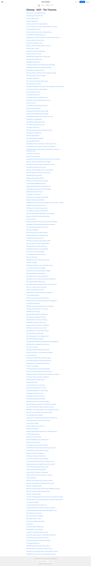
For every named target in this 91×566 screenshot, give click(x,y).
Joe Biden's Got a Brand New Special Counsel (37, 532)
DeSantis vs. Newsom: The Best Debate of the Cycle (38, 46)
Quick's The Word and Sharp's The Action (36, 388)
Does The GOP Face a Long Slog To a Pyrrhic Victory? (39, 548)
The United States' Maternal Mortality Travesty (37, 450)
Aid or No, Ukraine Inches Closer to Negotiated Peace (39, 32)
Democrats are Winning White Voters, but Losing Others (39, 170)
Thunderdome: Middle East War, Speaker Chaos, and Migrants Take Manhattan (45, 86)
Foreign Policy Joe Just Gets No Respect (35, 51)
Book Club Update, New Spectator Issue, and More (38, 172)
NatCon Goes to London (32, 347)
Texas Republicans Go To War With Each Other (37, 330)
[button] (39, 5)
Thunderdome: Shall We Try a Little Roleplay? (37, 249)
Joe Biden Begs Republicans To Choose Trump (37, 390)
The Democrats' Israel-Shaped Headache (36, 13)
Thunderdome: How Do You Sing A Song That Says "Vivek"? (40, 164)
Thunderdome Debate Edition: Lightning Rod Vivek (38, 186)
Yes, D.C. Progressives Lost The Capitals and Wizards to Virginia (41, 26)
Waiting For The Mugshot (32, 429)
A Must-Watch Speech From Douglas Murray (37, 97)
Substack (40, 563)
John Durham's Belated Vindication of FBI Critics (38, 350)
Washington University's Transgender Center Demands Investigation (42, 374)
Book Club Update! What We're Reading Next (37, 314)
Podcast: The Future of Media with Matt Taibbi (37, 197)
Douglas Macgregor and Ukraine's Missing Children (38, 189)
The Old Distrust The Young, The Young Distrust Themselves (40, 146)
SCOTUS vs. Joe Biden (31, 262)
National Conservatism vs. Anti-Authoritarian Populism (39, 352)
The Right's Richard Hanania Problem (35, 200)
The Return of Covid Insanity (33, 156)
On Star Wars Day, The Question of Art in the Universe (39, 371)
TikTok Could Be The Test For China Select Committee (39, 475)
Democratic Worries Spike (32, 18)
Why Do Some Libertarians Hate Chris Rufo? (37, 232)
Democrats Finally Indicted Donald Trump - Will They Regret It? (41, 431)
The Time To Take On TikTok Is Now (35, 527)
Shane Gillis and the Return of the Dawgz (36, 167)
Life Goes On (29, 524)
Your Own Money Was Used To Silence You (36, 505)
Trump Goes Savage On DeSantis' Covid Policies (37, 325)
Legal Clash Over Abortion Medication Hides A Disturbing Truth (41, 418)
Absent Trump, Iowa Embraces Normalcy (36, 317)
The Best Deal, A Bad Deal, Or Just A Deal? (36, 328)
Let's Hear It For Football (32, 502)
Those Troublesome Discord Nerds (34, 415)
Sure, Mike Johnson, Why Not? (33, 84)
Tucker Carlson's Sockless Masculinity (35, 251)
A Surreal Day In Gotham (32, 423)
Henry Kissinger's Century (32, 48)
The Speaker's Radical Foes (32, 78)
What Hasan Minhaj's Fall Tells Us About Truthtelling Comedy (41, 73)
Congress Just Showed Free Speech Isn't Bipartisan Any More (40, 508)
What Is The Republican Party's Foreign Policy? (37, 439)
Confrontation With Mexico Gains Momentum (37, 459)
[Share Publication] (78, 2)
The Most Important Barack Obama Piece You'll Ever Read (40, 213)
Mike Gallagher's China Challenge (34, 529)
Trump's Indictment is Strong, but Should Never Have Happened (41, 301)
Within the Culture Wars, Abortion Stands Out (37, 181)
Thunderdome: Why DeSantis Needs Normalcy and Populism (40, 224)
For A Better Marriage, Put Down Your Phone (37, 227)
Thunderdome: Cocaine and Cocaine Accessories (37, 260)
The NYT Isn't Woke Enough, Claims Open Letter (38, 491)
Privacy (46, 558)
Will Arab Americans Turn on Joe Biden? (36, 75)
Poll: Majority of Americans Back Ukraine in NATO (38, 241)
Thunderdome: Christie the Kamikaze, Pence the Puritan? (40, 306)
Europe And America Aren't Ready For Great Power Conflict (40, 464)
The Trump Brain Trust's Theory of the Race (36, 320)
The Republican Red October (33, 62)
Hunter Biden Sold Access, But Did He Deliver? (37, 276)
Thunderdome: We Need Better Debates (35, 122)
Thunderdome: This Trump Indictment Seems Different (39, 292)
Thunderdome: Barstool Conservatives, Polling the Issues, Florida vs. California (45, 202)
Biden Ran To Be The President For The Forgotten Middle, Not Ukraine (43, 488)
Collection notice (54, 558)
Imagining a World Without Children (35, 178)
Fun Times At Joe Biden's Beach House (35, 521)
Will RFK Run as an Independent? (34, 119)
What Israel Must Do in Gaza (33, 92)
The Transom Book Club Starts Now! (35, 333)
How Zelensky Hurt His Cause (33, 29)
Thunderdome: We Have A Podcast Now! (36, 322)
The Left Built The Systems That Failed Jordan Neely (38, 360)
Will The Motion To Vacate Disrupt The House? (37, 537)
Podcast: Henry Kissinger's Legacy (34, 43)
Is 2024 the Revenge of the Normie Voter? (36, 205)
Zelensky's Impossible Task (32, 135)
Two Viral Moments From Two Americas (36, 254)
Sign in (87, 1)
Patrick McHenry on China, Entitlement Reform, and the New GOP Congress (44, 499)
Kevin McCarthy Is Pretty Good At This (35, 385)
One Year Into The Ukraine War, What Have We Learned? (40, 483)
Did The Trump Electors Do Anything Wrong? (37, 235)
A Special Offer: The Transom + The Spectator (37, 472)
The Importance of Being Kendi (33, 133)
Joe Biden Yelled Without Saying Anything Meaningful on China (41, 510)
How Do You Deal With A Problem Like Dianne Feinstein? (40, 407)
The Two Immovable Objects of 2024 (34, 290)
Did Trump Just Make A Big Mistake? (35, 138)
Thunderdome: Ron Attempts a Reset (35, 238)
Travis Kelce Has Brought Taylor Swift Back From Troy (39, 130)
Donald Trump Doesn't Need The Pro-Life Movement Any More (41, 144)
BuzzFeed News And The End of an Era (35, 396)
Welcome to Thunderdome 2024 (33, 486)
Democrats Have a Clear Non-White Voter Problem (38, 162)
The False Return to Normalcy (33, 108)
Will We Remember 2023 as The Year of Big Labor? (38, 56)
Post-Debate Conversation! (32, 127)
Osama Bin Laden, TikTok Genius (34, 59)
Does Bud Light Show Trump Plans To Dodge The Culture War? (41, 404)
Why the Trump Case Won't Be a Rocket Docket (37, 298)
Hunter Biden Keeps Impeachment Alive (35, 35)
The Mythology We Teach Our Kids (34, 16)
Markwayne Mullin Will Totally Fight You (36, 273)
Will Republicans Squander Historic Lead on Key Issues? (39, 116)
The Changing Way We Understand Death (36, 246)
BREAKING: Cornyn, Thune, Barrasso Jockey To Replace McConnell (42, 409)
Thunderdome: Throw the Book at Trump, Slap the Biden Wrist (41, 279)
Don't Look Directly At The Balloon (34, 516)
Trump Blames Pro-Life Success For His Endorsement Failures (41, 554)
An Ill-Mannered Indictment (33, 303)
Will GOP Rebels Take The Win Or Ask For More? (38, 546)
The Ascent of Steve (31, 103)
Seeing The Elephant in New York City (35, 426)
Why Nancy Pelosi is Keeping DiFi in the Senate (37, 344)
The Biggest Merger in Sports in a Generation (37, 309)
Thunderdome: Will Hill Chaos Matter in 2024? (37, 111)
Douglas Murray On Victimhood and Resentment (37, 363)
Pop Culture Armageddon (32, 230)
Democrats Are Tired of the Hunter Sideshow (37, 24)
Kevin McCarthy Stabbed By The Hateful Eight (37, 114)
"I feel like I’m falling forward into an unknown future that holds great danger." (45, 497)
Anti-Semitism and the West (33, 95)
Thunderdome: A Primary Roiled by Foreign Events (38, 100)
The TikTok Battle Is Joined (32, 434)
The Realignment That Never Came (34, 393)
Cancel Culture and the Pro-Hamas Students (36, 89)
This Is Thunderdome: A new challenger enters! (37, 336)
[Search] (76, 2)
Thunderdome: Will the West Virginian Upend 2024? (38, 67)
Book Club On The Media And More (34, 339)
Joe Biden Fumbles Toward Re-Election (35, 380)
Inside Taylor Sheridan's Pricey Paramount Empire (38, 369)
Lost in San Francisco (31, 355)
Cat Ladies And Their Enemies (33, 494)
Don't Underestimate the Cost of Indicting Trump (38, 420)
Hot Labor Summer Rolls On (33, 141)
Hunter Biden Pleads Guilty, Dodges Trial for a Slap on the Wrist (41, 284)
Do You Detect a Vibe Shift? (33, 153)
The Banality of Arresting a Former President (37, 445)
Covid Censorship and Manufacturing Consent (37, 467)
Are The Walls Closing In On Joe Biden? (35, 268)
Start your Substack (42, 561)
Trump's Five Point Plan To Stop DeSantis (36, 469)
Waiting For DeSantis (31, 478)
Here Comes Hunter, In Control (33, 54)
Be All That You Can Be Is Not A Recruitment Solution (39, 412)
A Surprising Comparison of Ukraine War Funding (38, 540)
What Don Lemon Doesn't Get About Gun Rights (37, 401)
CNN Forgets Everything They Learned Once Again (38, 358)
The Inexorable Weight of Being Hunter (35, 281)
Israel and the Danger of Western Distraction (37, 105)
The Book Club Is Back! (31, 382)
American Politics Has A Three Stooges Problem (37, 243)
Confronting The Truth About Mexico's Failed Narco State (40, 461)
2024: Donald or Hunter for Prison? (34, 192)
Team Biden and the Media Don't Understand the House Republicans (42, 341)
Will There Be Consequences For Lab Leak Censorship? (39, 480)
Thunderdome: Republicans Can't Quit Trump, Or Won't (39, 265)
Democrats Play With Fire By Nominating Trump (37, 216)
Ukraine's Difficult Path (32, 21)
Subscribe (82, 1)
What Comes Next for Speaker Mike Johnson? (37, 81)
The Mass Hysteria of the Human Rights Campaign (38, 271)
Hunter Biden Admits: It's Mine (33, 518)
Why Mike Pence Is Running (33, 311)
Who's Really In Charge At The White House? (37, 211)
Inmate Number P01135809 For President (36, 183)
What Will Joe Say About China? (34, 513)
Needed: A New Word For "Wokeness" (35, 453)
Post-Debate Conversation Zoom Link (35, 125)
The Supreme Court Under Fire (33, 194)
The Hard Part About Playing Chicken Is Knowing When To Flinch (42, 551)
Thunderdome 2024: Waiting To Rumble (35, 399)
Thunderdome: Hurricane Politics (34, 175)
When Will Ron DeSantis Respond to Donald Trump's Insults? (41, 448)
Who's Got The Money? (31, 257)
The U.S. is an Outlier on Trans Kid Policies (36, 287)
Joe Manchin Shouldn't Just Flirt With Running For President (40, 65)
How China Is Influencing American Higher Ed (37, 377)
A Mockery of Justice (31, 219)
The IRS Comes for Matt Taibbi (33, 437)
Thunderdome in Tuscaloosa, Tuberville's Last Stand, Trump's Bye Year (43, 37)
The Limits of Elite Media (32, 366)
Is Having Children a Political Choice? (35, 40)
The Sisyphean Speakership (32, 543)
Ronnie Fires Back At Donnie (33, 442)
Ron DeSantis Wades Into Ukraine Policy (36, 456)
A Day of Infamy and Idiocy (32, 295)
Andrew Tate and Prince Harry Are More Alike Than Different (41, 535)
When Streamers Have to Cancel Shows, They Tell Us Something (41, 222)
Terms (49, 558)
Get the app (51, 561)
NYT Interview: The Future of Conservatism (36, 208)
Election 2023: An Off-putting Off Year (35, 70)
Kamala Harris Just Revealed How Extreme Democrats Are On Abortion (43, 159)
